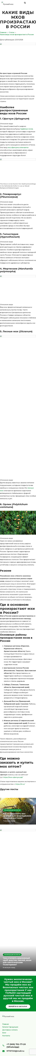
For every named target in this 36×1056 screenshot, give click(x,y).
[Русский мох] (7, 2)
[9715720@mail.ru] (4, 1051)
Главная (5, 1024)
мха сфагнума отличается (17, 147)
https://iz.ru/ (20, 784)
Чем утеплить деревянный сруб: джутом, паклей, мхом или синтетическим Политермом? (17, 961)
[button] (25, 3)
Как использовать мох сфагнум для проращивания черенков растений (17, 816)
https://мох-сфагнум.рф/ (13, 777)
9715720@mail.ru (15, 1051)
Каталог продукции (10, 1027)
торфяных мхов (26, 129)
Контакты (6, 1036)
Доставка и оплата (9, 1030)
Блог (4, 1033)
